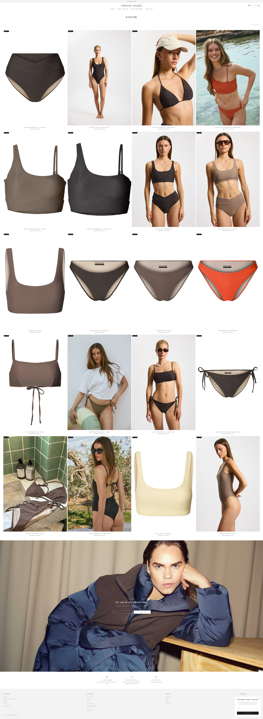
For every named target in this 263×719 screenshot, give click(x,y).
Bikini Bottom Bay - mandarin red (227, 330)
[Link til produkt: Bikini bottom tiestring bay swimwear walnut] (99, 382)
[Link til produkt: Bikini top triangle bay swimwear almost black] (163, 77)
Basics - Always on (123, 9)
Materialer (5, 701)
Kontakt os (89, 696)
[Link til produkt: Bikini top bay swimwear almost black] (163, 179)
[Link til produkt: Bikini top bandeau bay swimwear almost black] (163, 382)
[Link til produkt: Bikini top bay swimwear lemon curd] (163, 484)
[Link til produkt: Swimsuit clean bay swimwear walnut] (228, 484)
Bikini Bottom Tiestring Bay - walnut (99, 432)
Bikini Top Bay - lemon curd (163, 533)
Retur (88, 701)
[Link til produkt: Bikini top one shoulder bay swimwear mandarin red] (228, 77)
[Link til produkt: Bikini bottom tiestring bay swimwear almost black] (228, 382)
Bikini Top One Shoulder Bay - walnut (35, 229)
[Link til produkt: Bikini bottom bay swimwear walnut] (163, 281)
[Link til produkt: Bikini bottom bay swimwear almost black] (99, 281)
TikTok (167, 699)
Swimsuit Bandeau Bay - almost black (99, 533)
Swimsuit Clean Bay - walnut (228, 533)
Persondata (89, 710)
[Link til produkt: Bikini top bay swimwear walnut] (35, 281)
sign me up (247, 713)
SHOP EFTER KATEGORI (137, 9)
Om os (5, 696)
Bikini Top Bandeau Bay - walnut (35, 432)
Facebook (168, 701)
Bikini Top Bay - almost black (163, 229)
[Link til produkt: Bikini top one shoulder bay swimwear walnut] (35, 179)
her (161, 682)
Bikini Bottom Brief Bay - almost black (35, 127)
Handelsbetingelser (91, 705)
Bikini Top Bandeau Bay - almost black (163, 432)
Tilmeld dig (142, 612)
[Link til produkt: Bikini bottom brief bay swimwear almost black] (35, 77)
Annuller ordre (90, 703)
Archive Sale (149, 9)
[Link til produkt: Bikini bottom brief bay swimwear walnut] (228, 179)
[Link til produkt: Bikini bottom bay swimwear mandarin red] (228, 281)
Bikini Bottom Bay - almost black (99, 330)
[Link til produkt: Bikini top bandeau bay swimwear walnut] (35, 382)
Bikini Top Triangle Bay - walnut (35, 533)
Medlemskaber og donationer (10, 699)
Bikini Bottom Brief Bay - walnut (228, 229)
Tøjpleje (5, 703)
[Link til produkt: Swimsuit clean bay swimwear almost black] (99, 77)
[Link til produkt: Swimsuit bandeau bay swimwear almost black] (99, 484)
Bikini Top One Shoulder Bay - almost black (99, 229)
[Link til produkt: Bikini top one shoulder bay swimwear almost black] (99, 179)
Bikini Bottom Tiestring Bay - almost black (228, 432)
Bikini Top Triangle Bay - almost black (163, 127)
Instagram (168, 696)
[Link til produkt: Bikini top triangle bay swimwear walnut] (35, 484)
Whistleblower (6, 705)
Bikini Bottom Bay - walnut (163, 330)
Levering (89, 699)
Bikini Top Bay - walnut (35, 330)
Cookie (88, 708)
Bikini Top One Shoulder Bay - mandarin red (227, 127)
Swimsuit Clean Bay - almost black (99, 127)
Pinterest (168, 703)
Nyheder (112, 9)
